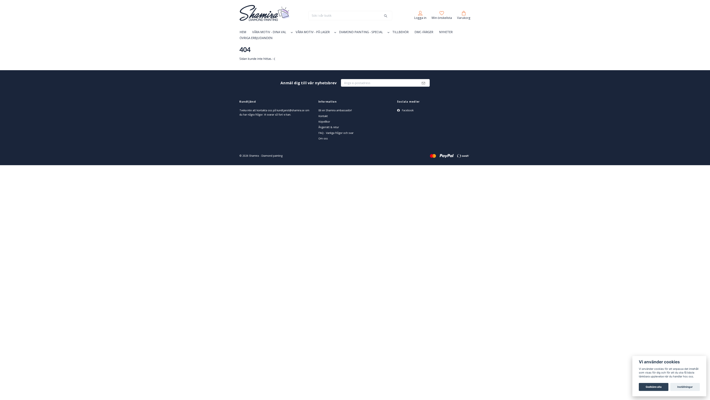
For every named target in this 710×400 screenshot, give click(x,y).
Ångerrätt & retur (328, 127)
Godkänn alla (654, 386)
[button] (291, 33)
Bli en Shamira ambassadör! (335, 110)
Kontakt (323, 116)
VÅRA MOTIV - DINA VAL (269, 32)
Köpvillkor (324, 121)
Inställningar (685, 386)
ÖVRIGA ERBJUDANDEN (256, 38)
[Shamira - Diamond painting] (264, 16)
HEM (243, 32)
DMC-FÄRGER (424, 32)
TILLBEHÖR (400, 32)
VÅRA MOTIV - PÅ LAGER (313, 32)
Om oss (323, 138)
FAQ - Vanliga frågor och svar (336, 133)
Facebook (407, 110)
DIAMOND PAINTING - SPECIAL (361, 32)
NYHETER (446, 32)
